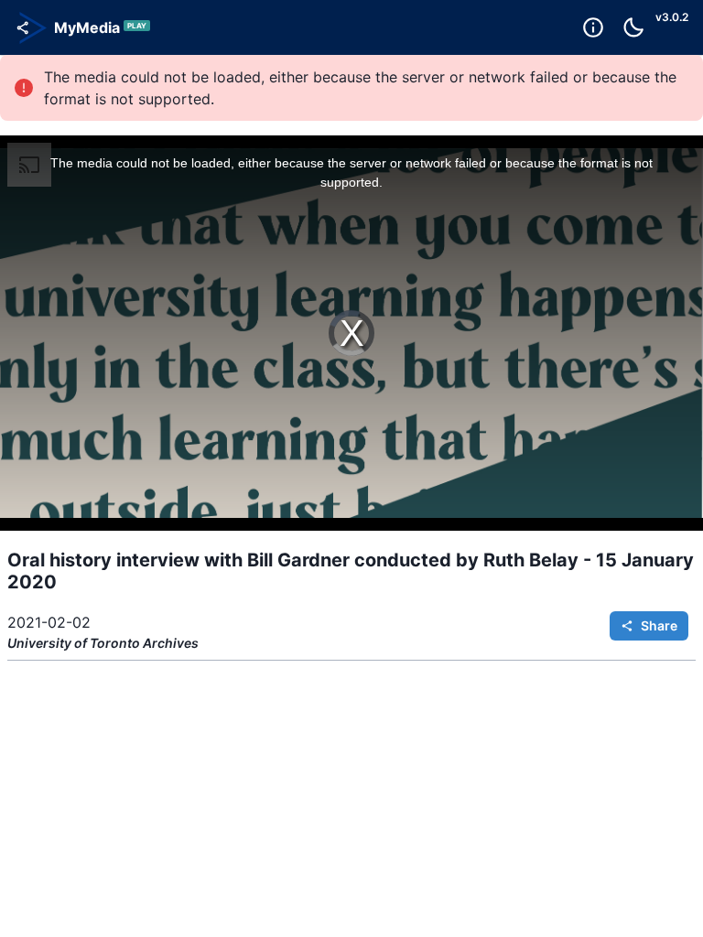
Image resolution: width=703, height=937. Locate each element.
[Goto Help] (593, 27)
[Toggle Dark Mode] (633, 27)
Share (659, 625)
